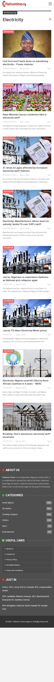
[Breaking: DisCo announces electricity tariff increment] (27, 416)
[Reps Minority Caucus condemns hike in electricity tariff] (27, 97)
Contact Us (10, 554)
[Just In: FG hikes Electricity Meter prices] (27, 313)
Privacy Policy (11, 560)
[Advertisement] (27, 654)
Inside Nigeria (9, 138)
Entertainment (8, 532)
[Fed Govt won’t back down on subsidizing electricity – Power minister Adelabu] (27, 44)
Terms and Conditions (14, 570)
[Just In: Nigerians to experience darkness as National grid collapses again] (27, 260)
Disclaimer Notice (13, 565)
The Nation (8, 32)
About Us (9, 549)
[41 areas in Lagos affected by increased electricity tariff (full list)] (27, 150)
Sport (4, 526)
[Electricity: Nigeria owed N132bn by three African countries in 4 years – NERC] (27, 363)
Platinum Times (8, 477)
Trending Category (10, 514)
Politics (5, 520)
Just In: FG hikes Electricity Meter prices (25, 330)
